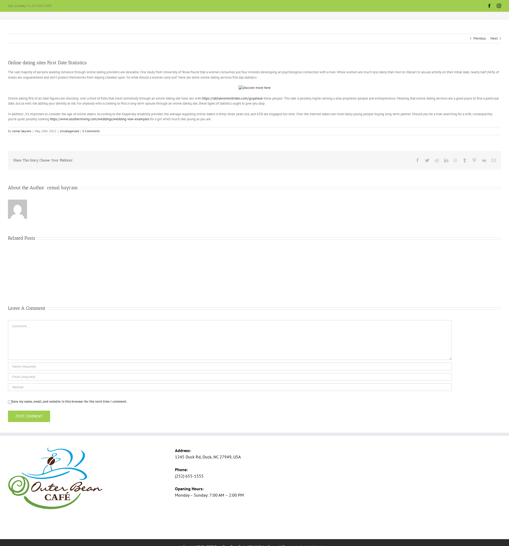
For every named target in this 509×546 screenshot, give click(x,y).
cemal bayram (21, 131)
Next (494, 38)
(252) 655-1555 (189, 476)
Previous (479, 38)
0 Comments (91, 131)
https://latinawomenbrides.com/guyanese (232, 98)
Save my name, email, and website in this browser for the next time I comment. (69, 401)
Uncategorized (69, 131)
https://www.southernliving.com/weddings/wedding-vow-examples (99, 119)
